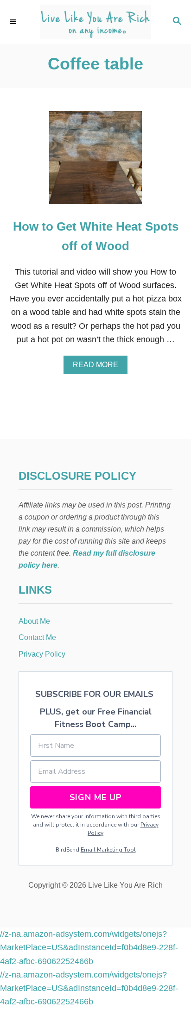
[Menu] (14, 22)
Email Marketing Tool (108, 849)
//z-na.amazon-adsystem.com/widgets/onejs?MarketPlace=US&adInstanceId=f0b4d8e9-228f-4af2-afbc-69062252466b (89, 947)
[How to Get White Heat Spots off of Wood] (95, 161)
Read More (99, 367)
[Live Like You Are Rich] (95, 22)
